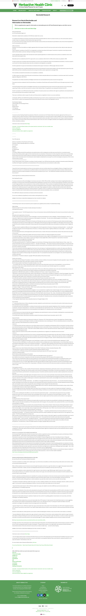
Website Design (39, 611)
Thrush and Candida (16, 554)
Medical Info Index (34, 10)
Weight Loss (14, 555)
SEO (43, 611)
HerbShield (14, 564)
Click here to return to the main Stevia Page (25, 28)
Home (14, 10)
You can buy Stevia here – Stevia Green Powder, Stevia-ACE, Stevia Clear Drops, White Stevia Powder (32, 545)
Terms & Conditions (43, 608)
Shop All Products (43, 588)
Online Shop (22, 10)
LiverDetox (14, 563)
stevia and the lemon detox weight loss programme (22, 130)
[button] (62, 5)
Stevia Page (27, 123)
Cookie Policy (51, 608)
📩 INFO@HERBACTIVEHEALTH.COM (26, 0)
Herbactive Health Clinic (41, 610)
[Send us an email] (44, 595)
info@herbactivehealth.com (23, 597)
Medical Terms (35, 608)
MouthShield (15, 558)
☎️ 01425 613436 (15, 0)
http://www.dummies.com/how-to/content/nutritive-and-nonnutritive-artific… (30, 520)
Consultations (46, 10)
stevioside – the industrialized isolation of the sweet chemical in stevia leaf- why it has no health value (32, 126)
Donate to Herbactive (43, 590)
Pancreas (14, 552)
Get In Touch (43, 591)
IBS (13, 560)
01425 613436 (23, 595)
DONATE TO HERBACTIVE (55, 0)
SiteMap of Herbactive (17, 566)
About (55, 10)
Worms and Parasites (16, 561)
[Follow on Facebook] (38, 595)
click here (34, 542)
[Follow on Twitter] (41, 595)
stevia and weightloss (16, 129)
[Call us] (47, 595)
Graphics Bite (47, 611)
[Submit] (72, 11)
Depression (14, 557)
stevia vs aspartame (16, 127)
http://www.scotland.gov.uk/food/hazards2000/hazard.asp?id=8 (25, 452)
